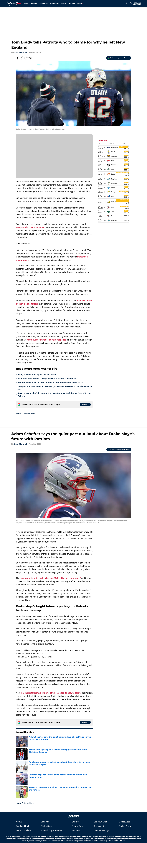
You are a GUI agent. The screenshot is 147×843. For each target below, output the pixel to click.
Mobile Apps (124, 821)
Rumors (34, 3)
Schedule (44, 3)
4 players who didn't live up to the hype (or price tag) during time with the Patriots (54, 394)
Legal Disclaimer (23, 830)
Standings (54, 3)
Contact (75, 821)
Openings (45, 821)
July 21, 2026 (46, 656)
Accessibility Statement (52, 830)
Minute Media (16, 836)
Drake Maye (28, 803)
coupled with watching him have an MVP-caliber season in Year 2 (51, 578)
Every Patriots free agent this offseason (37, 374)
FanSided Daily (23, 826)
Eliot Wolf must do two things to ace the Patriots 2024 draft (47, 378)
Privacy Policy (78, 826)
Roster (63, 3)
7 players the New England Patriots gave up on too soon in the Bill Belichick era (55, 387)
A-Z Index (76, 830)
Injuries (72, 3)
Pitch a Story (46, 826)
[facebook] (126, 3)
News (26, 3)
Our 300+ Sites (100, 821)
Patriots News (29, 413)
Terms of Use (100, 826)
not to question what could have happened (46, 340)
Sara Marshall (20, 52)
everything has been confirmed (30, 227)
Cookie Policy (125, 826)
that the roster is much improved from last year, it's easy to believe (51, 693)
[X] (131, 3)
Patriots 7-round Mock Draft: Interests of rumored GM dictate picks (50, 382)
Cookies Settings (101, 830)
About (19, 821)
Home (18, 413)
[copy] (30, 57)
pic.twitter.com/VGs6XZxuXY (29, 653)
